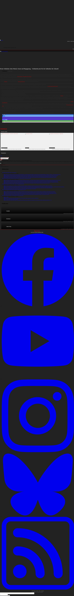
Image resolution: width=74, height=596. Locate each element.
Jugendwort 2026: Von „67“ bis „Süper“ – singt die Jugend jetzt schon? (13, 183)
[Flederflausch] (1, 71)
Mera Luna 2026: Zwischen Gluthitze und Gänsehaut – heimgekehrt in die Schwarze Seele (16, 178)
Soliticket (61, 95)
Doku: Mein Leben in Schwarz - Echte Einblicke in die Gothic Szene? (12, 195)
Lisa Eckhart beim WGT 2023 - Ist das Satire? (9, 172)
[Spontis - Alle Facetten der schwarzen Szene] (8, 44)
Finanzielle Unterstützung (27, 76)
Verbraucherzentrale (21, 81)
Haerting (5, 81)
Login (1, 155)
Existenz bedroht (20, 76)
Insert (9, 595)
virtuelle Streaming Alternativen (53, 86)
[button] (73, 49)
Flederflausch (4, 71)
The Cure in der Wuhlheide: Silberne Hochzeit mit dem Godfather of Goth (14, 189)
